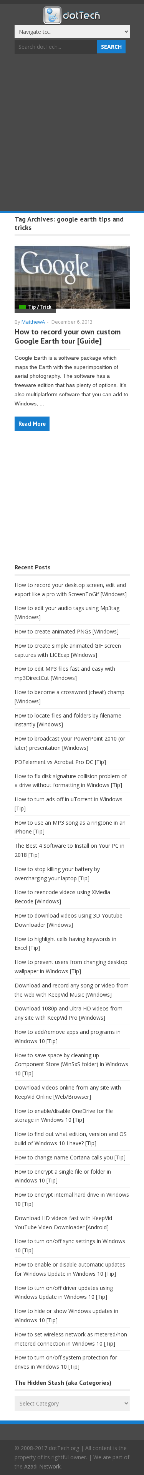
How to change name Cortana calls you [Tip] (70, 1157)
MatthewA (33, 321)
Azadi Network (42, 1466)
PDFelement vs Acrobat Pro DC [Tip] (60, 762)
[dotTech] (72, 20)
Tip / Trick (39, 307)
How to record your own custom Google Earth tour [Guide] (68, 336)
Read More (32, 423)
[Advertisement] (72, 133)
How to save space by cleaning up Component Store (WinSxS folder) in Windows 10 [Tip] (71, 1064)
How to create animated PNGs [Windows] (67, 631)
